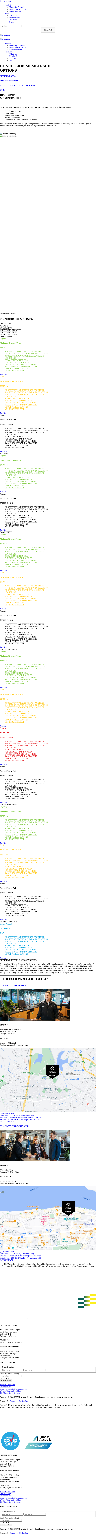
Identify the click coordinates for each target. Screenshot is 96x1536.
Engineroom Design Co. (19, 1401)
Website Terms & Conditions (10, 1391)
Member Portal (14, 18)
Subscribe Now (6, 1380)
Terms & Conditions (7, 1385)
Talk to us (13, 16)
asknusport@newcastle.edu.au (16, 1045)
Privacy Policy (5, 1387)
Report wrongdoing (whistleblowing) (14, 1389)
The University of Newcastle (10, 1393)
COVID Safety (5, 1494)
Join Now (13, 20)
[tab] (48, 324)
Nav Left (8, 5)
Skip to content (5, 1)
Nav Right (8, 13)
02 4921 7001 (11, 1043)
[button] (48, 30)
